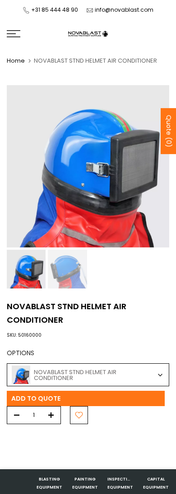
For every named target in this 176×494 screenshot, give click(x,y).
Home (16, 61)
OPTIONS (20, 352)
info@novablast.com (124, 10)
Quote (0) (168, 131)
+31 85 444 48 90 (54, 10)
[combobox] (88, 374)
